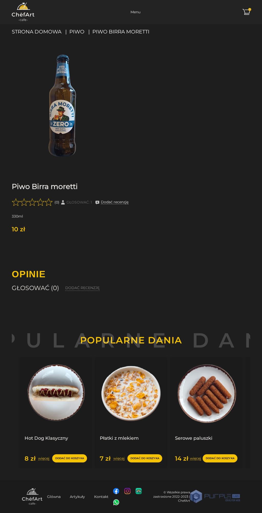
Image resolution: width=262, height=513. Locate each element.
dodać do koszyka (69, 458)
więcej (43, 458)
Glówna (54, 496)
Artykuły (77, 496)
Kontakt (101, 496)
